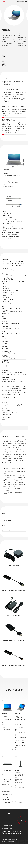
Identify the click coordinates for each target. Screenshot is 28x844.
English (18, 1)
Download (6, 529)
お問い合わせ (4, 841)
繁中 (21, 1)
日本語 (23, 1)
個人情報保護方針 (11, 841)
